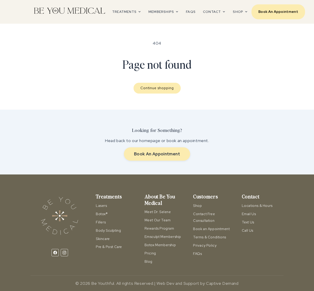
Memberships (161, 12)
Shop (238, 12)
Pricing (150, 253)
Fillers (101, 222)
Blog (148, 261)
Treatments (124, 12)
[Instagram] (64, 252)
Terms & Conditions (209, 237)
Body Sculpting (108, 230)
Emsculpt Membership (163, 236)
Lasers (101, 205)
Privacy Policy (205, 245)
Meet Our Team (158, 220)
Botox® (102, 214)
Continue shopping (157, 88)
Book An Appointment (278, 11)
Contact (212, 12)
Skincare (103, 239)
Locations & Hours (257, 205)
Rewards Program (159, 228)
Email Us (249, 214)
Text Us (248, 222)
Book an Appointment (211, 229)
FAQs (191, 12)
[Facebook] (55, 252)
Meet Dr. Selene (158, 212)
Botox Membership (160, 245)
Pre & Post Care (109, 247)
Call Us (247, 230)
